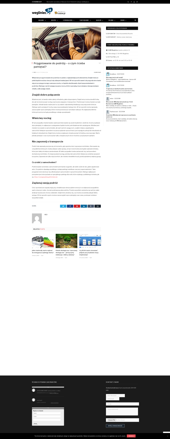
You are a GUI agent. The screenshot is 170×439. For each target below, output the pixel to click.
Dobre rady (97, 72)
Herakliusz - (117, 74)
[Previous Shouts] (48, 387)
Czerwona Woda (67, 20)
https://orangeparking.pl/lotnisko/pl (45, 177)
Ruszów (53, 20)
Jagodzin (98, 20)
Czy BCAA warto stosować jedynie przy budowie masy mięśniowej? (88, 252)
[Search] (135, 20)
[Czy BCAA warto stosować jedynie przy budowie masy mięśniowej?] (90, 241)
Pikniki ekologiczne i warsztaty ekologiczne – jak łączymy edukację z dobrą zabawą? (66, 252)
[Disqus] (66, 289)
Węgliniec (41, 20)
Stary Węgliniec (84, 20)
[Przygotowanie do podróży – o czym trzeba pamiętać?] (66, 43)
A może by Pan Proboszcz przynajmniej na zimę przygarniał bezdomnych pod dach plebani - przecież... (120, 92)
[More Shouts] (48, 407)
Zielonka (110, 20)
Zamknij (131, 436)
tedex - (115, 98)
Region (122, 20)
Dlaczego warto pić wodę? (114, 77)
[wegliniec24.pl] (48, 11)
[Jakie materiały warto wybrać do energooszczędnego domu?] (43, 241)
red (35, 72)
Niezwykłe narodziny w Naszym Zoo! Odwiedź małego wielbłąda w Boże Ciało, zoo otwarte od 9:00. (69, 2)
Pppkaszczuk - (117, 111)
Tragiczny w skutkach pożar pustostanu (119, 88)
